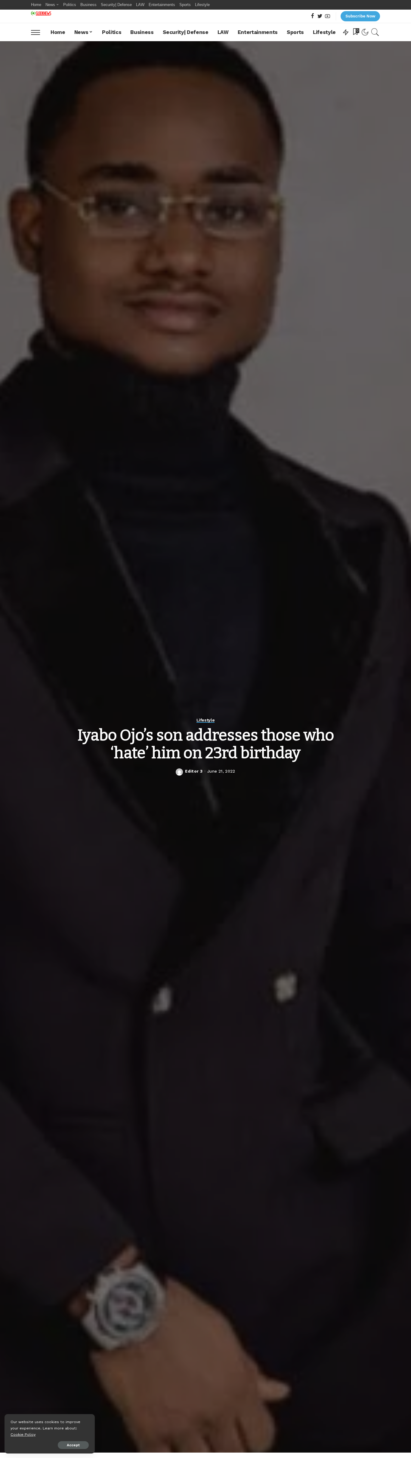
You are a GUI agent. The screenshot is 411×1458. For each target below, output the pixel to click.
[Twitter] (320, 16)
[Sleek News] (41, 13)
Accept (73, 1445)
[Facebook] (312, 16)
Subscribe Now (360, 16)
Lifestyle (205, 720)
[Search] (375, 32)
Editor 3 (193, 771)
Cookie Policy (23, 1434)
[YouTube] (327, 16)
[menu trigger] (38, 32)
